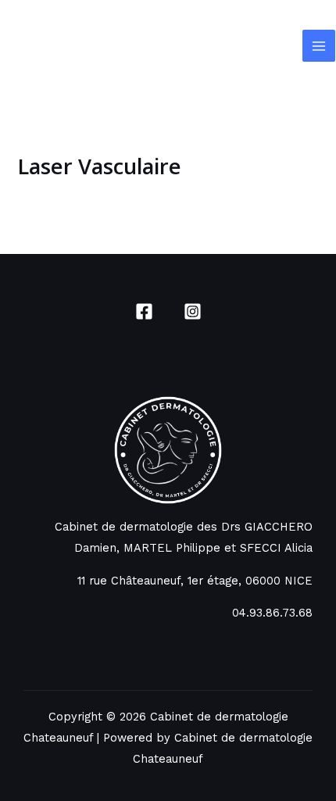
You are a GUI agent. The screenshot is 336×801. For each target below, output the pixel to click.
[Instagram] (193, 311)
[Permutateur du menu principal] (318, 46)
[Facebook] (144, 311)
